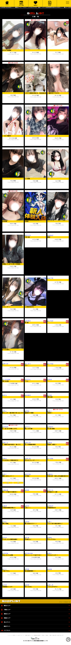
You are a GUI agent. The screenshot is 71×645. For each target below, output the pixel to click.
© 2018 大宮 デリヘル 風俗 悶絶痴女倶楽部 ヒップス (35, 640)
